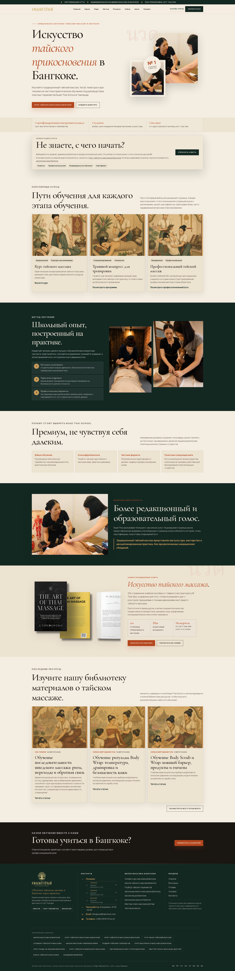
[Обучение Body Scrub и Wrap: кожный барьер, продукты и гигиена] (175, 727)
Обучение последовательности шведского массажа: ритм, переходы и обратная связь (59, 765)
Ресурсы (117, 9)
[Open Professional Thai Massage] (175, 235)
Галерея (147, 9)
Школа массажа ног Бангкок (138, 899)
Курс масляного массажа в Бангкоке (153, 943)
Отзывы (172, 887)
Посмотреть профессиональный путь (169, 287)
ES (198, 966)
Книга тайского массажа (46, 955)
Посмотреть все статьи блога (185, 809)
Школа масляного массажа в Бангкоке (143, 891)
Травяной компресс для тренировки (111, 268)
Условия (172, 891)
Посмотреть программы (105, 287)
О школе (172, 879)
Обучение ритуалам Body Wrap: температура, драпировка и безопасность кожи (116, 765)
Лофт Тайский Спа (51, 909)
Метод (106, 9)
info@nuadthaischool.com (104, 914)
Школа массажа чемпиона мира (82, 943)
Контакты (173, 895)
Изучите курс (41, 283)
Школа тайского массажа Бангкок (140, 883)
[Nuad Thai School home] (43, 9)
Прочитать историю (170, 643)
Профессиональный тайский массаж (173, 268)
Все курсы (173, 883)
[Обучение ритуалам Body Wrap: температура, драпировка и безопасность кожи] (117, 727)
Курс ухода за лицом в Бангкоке (49, 949)
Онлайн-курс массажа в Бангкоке (140, 879)
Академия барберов (72, 955)
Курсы (87, 9)
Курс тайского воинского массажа (87, 949)
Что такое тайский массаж (158, 937)
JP (190, 966)
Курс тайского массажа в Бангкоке (53, 105)
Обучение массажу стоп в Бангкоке (127, 949)
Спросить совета (187, 152)
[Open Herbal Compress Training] (117, 235)
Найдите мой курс (87, 105)
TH (181, 966)
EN (173, 966)
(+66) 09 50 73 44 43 (105, 919)
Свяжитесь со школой (189, 843)
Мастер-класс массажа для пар (139, 904)
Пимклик (124, 966)
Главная (76, 9)
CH (186, 966)
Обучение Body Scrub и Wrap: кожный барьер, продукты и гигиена (172, 762)
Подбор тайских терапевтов (138, 887)
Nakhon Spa (67, 909)
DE (202, 966)
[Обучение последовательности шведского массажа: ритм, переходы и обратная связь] (59, 727)
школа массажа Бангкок (47, 161)
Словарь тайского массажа (47, 943)
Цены (137, 9)
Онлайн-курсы (177, 9)
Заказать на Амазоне (141, 643)
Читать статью (42, 798)
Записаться (194, 9)
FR (177, 966)
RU (194, 966)
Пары (96, 9)
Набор (127, 9)
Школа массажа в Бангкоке (46, 937)
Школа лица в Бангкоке (135, 895)
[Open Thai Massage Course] (59, 235)
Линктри (36, 909)
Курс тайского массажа (53, 266)
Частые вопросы (132, 908)
